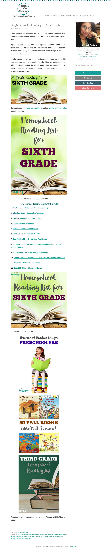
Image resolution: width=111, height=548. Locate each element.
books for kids (43, 534)
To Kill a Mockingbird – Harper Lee (27, 218)
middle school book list (37, 536)
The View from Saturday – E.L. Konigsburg (30, 208)
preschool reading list (34, 108)
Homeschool (88, 73)
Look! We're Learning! (23, 9)
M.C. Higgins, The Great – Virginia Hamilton (30, 252)
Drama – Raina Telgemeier (23, 223)
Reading (25, 532)
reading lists (27, 538)
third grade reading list (58, 108)
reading (46, 536)
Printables (88, 78)
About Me (80, 54)
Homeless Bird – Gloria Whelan (25, 229)
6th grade (20, 534)
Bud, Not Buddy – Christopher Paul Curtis (30, 239)
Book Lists (20, 532)
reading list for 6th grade (17, 538)
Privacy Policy (83, 56)
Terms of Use (94, 54)
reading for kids (53, 536)
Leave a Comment (37, 28)
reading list (60, 536)
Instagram (95, 59)
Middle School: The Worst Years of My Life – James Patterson (39, 258)
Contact (87, 54)
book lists (25, 534)
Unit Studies (88, 83)
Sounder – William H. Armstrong (27, 263)
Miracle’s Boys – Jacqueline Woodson (28, 213)
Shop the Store (88, 88)
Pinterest (87, 59)
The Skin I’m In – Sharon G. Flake (26, 234)
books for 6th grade (34, 534)
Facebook (80, 59)
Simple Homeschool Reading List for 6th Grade (35, 25)
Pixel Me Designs (73, 546)
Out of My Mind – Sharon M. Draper (28, 268)
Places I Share (92, 56)
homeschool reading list (53, 534)
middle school (27, 536)
